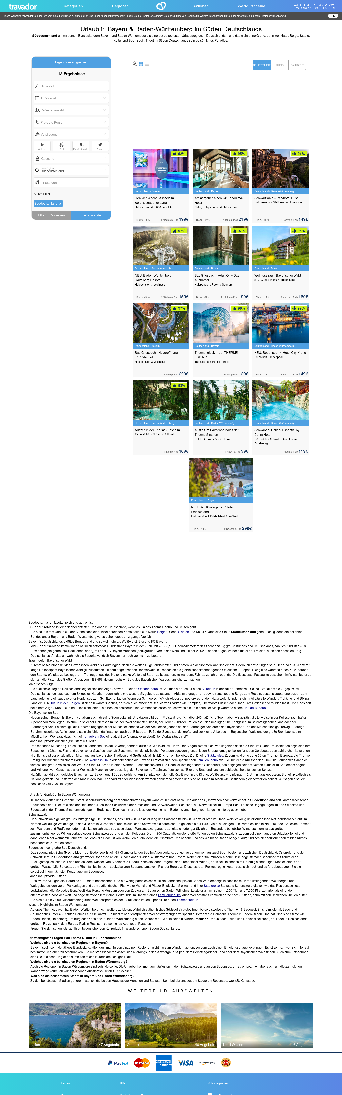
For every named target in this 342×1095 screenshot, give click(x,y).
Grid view (141, 64)
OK (333, 15)
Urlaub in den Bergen (65, 703)
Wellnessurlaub (100, 760)
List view (147, 64)
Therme (100, 149)
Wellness (42, 149)
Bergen (162, 631)
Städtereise (215, 755)
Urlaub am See (94, 736)
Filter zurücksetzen (51, 215)
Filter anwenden (91, 215)
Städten (183, 631)
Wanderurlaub (148, 688)
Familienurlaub (207, 760)
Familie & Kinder (81, 149)
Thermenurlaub (187, 899)
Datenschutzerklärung (274, 15)
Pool (61, 149)
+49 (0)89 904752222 (315, 5)
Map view (135, 64)
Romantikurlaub (254, 707)
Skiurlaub (208, 688)
